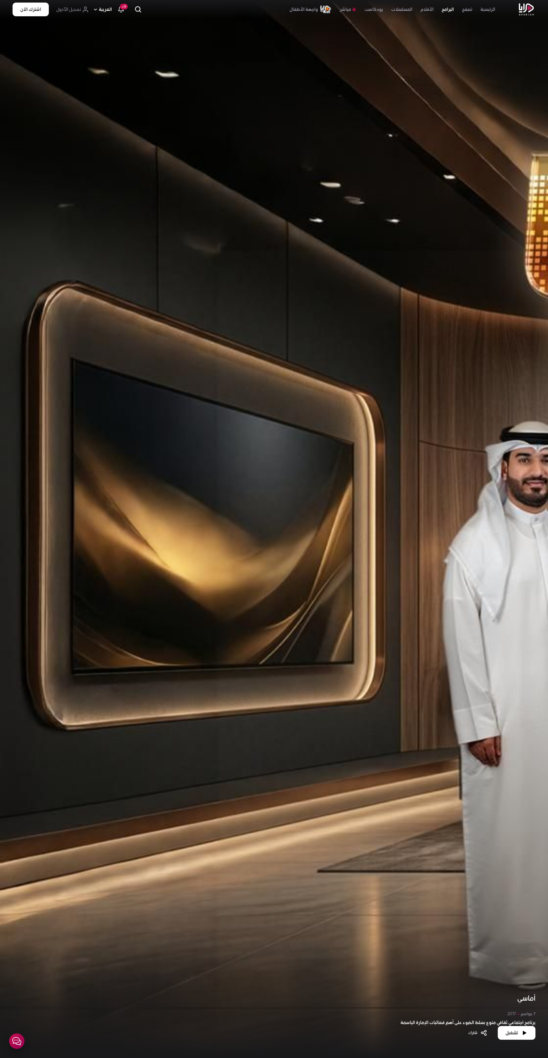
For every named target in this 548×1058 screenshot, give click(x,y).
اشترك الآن (30, 9)
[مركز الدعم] (17, 1041)
